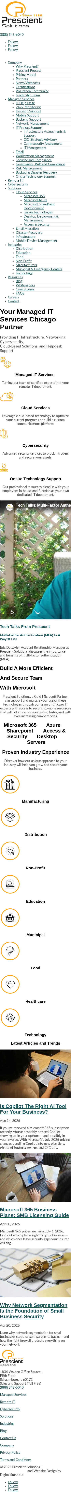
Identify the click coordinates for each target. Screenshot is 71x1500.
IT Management (35, 148)
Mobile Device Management (36, 241)
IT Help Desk (25, 103)
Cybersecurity (18, 184)
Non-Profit (24, 261)
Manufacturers (26, 265)
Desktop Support (28, 111)
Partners (22, 79)
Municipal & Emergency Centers (39, 269)
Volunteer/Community (32, 91)
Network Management (32, 123)
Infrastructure (26, 236)
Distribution (24, 248)
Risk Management (29, 168)
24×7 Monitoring (28, 107)
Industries (15, 244)
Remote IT (15, 180)
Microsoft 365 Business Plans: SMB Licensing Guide (34, 1212)
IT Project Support (29, 127)
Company (15, 62)
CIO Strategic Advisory (40, 139)
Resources (15, 277)
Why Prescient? (27, 66)
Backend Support (28, 119)
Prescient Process (28, 70)
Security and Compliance (34, 160)
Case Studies (25, 289)
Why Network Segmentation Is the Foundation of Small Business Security (33, 1310)
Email (20, 152)
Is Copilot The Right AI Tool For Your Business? (33, 1109)
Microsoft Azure (35, 200)
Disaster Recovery (29, 232)
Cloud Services (26, 192)
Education (23, 252)
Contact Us (8, 1438)
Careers (13, 297)
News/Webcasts (28, 83)
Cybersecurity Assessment (43, 143)
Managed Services (21, 99)
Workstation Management (35, 156)
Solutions (14, 188)
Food (19, 257)
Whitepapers (25, 285)
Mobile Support (27, 115)
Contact (13, 301)
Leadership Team (28, 95)
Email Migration (27, 228)
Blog (19, 281)
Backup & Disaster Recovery (36, 172)
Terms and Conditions (15, 1459)
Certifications (25, 87)
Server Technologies (38, 212)
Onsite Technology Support (35, 176)
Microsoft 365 (34, 196)
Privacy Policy (10, 1452)
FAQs (20, 293)
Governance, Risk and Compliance (40, 164)
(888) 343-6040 (12, 34)
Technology (24, 273)
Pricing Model (26, 74)
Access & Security (37, 224)
